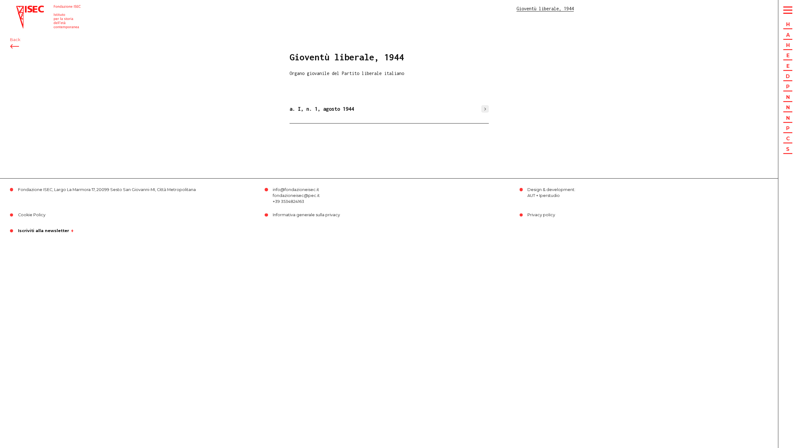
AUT (531, 195)
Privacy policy (541, 214)
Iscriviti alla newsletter (43, 231)
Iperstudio (549, 195)
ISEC (21, 8)
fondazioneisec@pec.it (296, 195)
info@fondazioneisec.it (296, 189)
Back (15, 39)
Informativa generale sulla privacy (306, 214)
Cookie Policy (31, 214)
